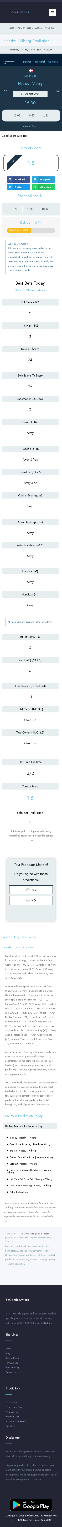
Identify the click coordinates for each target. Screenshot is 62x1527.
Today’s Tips (12, 1402)
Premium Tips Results (16, 1421)
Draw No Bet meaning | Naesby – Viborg (30, 1185)
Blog (8, 1353)
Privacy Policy (12, 1367)
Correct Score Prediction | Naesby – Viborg (32, 1157)
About (8, 1348)
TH (7, 1377)
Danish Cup (11, 1255)
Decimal (27, 61)
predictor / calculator (14, 1237)
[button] (18, 179)
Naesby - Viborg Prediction (26, 40)
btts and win (25, 1250)
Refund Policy (12, 1358)
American (53, 61)
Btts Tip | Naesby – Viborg (23, 1150)
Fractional (40, 61)
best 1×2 (9, 1246)
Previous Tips (12, 1412)
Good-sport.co (11, 1233)
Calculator (11, 1426)
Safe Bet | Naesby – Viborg (23, 1164)
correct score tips (41, 1250)
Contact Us (11, 1372)
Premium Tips (12, 1416)
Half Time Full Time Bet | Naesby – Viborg (31, 1179)
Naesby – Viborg (38, 1259)
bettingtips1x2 (11, 1250)
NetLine (48, 1323)
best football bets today (26, 1246)
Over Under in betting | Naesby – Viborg (30, 1144)
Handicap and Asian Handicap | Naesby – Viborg (29, 1171)
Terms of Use (12, 1363)
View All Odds (30, 126)
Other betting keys (19, 1192)
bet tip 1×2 (43, 1246)
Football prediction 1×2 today (32, 1255)
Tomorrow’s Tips (14, 1407)
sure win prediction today (23, 1116)
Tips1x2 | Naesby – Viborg (23, 1137)
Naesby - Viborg (30, 83)
